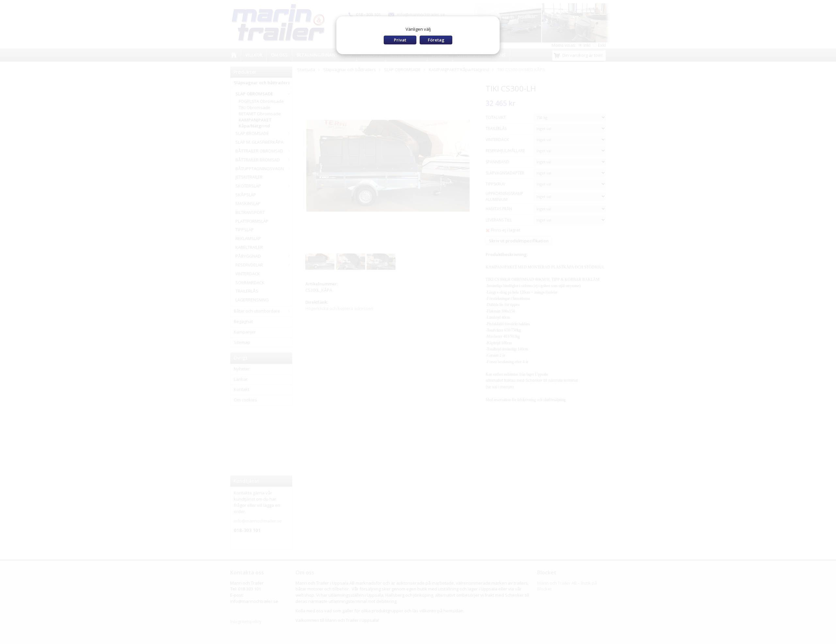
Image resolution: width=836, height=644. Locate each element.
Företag (436, 40)
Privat (400, 40)
